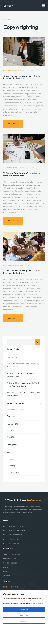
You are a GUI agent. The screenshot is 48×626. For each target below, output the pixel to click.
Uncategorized (13, 472)
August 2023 (12, 430)
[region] (24, 608)
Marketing (11, 465)
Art (8, 452)
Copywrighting (13, 459)
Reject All (24, 621)
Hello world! (12, 357)
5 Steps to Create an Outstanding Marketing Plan (21, 375)
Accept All (24, 609)
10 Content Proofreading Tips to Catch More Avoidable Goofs (21, 77)
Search (37, 342)
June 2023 (11, 437)
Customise (24, 615)
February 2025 (13, 424)
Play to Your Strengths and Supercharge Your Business (24, 365)
